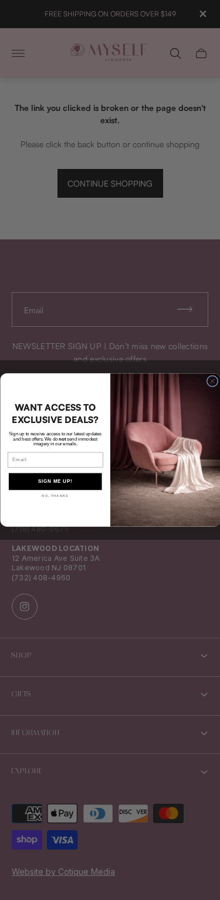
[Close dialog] (212, 381)
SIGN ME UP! (55, 481)
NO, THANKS (55, 496)
